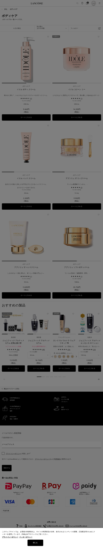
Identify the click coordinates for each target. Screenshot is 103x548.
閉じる (35, 542)
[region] (51, 538)
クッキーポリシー (25, 537)
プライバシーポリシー (10, 537)
